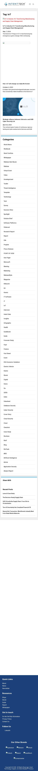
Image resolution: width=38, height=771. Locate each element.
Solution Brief (8, 218)
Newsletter (6, 688)
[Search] (33, 4)
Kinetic (6, 292)
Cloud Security (8, 419)
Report (6, 236)
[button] (8, 483)
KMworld (7, 284)
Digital (6, 379)
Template (7, 192)
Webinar (6, 166)
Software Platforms (10, 223)
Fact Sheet (7, 353)
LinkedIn (7, 730)
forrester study (9, 340)
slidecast (7, 227)
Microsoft (7, 262)
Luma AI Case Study (9, 493)
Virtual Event (8, 171)
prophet (6, 245)
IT (4, 301)
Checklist (7, 427)
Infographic (7, 323)
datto (5, 397)
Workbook (7, 149)
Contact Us (5, 721)
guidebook (7, 332)
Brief (5, 440)
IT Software (7, 297)
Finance (6, 349)
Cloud (5, 423)
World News (8, 144)
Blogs (4, 697)
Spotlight (7, 214)
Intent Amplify (23, 769)
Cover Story (7, 414)
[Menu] (30, 4)
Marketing (7, 271)
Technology (7, 197)
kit (4, 288)
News (4, 686)
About (4, 683)
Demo (6, 384)
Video (5, 175)
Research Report (9, 232)
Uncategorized (8, 179)
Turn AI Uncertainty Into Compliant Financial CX (17, 507)
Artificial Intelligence (10, 458)
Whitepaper (7, 157)
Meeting (6, 266)
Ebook (6, 375)
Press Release (8, 249)
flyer (5, 345)
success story (8, 210)
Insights (6, 318)
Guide (5, 336)
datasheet (7, 401)
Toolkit (6, 184)
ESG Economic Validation (12, 362)
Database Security (9, 406)
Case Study (7, 432)
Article (6, 462)
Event (5, 358)
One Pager (7, 258)
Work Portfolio (8, 153)
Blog (5, 445)
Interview (7, 310)
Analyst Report (8, 471)
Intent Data (7, 314)
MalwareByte (8, 275)
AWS (5, 453)
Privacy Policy (7, 719)
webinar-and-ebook (10, 162)
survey (6, 205)
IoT (5, 305)
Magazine (7, 279)
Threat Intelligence (10, 188)
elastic (6, 371)
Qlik (5, 240)
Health (6, 327)
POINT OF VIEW (9, 253)
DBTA (5, 392)
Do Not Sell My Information (11, 716)
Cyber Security (8, 410)
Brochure (6, 436)
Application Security (10, 467)
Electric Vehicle (9, 366)
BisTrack (6, 449)
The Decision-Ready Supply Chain (13, 497)
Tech (5, 201)
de (5, 388)
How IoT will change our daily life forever (16, 84)
